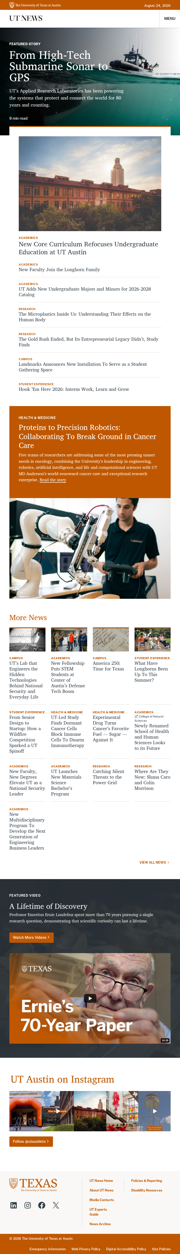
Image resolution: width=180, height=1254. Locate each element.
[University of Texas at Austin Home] (35, 5)
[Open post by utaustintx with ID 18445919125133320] (90, 1111)
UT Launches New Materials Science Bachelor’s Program (66, 783)
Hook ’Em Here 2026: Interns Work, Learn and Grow (74, 389)
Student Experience (36, 384)
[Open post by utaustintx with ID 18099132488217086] (58, 1111)
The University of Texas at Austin (47, 1238)
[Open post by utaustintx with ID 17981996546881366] (25, 1111)
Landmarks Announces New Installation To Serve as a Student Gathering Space (83, 367)
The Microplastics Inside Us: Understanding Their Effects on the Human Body (85, 316)
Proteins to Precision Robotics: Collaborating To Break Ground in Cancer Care (87, 436)
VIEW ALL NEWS (152, 862)
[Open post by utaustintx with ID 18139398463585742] (122, 1111)
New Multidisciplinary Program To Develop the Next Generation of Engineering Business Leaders (27, 831)
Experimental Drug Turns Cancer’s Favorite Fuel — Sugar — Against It (111, 728)
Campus (25, 359)
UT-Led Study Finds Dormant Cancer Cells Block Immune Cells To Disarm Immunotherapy (67, 731)
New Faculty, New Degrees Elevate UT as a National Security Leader (27, 783)
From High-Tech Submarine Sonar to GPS (58, 65)
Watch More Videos (29, 937)
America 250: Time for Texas (109, 666)
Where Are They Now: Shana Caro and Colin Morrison (152, 780)
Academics (28, 238)
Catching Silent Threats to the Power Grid (108, 777)
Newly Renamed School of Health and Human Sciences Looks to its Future (152, 737)
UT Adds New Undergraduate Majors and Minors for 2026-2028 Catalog (85, 291)
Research (27, 309)
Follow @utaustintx (29, 1141)
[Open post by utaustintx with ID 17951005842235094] (154, 1111)
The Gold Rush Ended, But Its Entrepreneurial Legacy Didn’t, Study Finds (88, 342)
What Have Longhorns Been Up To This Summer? (151, 671)
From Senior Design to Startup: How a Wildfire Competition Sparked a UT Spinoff (25, 734)
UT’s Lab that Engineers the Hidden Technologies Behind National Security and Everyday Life (26, 680)
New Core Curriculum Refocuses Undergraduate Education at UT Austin (88, 248)
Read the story (53, 479)
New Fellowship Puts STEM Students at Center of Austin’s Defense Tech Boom (68, 677)
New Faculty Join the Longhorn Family (60, 269)
